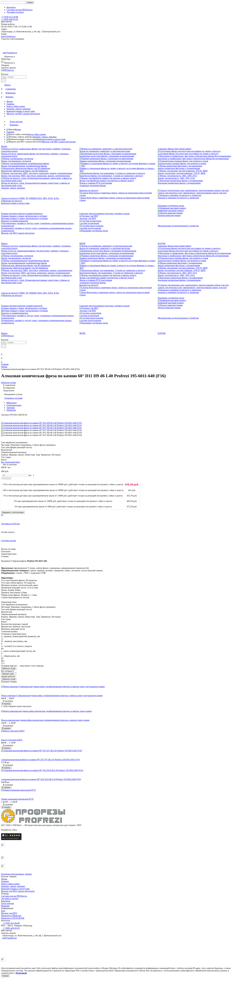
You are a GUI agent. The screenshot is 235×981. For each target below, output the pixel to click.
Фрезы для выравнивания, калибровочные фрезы (24, 166)
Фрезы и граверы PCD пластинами (95, 183)
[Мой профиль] (2, 350)
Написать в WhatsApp (11, 915)
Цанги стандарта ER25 (11, 740)
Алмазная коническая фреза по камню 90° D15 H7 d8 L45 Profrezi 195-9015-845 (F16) (40, 759)
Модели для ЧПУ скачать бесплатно (23, 114)
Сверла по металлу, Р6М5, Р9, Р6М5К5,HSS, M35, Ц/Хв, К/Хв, (30, 198)
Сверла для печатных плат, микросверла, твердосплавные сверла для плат (192, 193)
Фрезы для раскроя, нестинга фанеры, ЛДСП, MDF (181, 173)
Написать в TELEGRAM (12, 918)
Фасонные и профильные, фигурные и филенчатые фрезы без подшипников (193, 158)
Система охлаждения (89, 223)
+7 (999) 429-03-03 (9, 19)
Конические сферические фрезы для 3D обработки (24, 171)
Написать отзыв (8, 668)
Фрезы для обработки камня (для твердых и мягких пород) (106, 180)
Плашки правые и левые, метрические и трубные (24, 216)
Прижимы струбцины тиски (171, 205)
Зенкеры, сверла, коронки (18, 109)
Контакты (11, 7)
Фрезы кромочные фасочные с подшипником (179, 168)
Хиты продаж (7, 903)
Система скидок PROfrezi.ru (20, 10)
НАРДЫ (162, 243)
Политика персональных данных (16, 874)
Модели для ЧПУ (9, 913)
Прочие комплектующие (169, 215)
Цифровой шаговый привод (171, 210)
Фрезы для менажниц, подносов (16, 161)
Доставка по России (10, 524)
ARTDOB (22, 830)
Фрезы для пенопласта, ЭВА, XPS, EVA (176, 178)
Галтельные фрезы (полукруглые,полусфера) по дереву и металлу (188, 154)
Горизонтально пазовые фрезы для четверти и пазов (182, 163)
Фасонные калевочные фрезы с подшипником (179, 183)
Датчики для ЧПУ (87, 218)
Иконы (4, 243)
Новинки (5, 906)
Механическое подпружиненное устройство (178, 226)
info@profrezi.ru (8, 36)
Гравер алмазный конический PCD (17, 799)
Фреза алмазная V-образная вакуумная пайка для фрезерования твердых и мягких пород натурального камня (51, 695)
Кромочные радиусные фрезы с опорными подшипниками (106, 156)
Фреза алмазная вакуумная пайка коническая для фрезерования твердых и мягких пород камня (45, 720)
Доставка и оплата (15, 12)
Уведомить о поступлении (13, 512)
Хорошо (5, 976)
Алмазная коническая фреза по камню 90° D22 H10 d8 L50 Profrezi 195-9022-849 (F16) (41, 779)
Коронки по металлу (88, 190)
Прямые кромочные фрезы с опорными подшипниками (105, 161)
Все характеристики (10, 462)
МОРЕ (82, 243)
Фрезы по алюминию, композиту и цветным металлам (104, 151)
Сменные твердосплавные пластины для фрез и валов (104, 213)
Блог (3, 911)
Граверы (10, 104)
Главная (4, 364)
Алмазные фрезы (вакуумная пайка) (174, 149)
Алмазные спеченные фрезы (92, 185)
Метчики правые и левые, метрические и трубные (24, 218)
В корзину (6, 478)
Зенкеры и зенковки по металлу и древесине (178, 198)
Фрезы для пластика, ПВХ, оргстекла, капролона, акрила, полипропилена (35, 176)
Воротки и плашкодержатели (14, 221)
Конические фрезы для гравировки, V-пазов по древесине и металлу (111, 176)
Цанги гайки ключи (16, 106)
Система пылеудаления (90, 228)
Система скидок (8, 540)
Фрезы (10, 101)
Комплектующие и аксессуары (21, 111)
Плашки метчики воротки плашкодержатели (22, 213)
